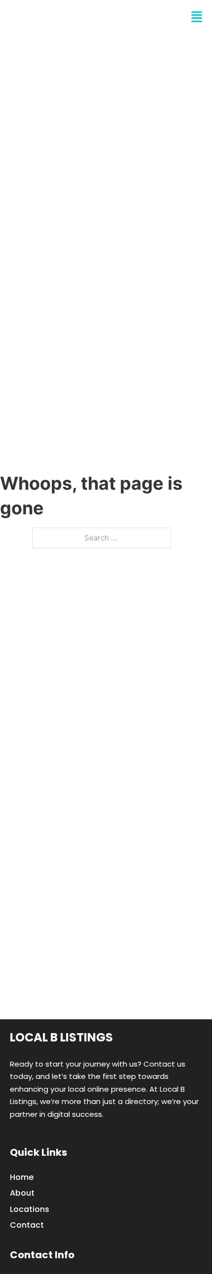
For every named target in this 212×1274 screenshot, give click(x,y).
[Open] (196, 17)
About (22, 1193)
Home (22, 1177)
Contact (27, 1225)
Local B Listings (67, 17)
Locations (29, 1209)
